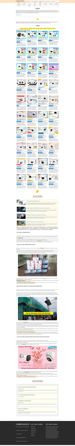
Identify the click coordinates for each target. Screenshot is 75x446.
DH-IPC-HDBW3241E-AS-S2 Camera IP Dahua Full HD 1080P (21, 119)
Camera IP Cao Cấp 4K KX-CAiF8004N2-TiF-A (42, 87)
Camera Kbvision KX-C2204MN (42, 55)
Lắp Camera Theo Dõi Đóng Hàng (32, 201)
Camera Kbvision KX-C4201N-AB (43, 38)
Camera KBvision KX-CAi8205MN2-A (41, 150)
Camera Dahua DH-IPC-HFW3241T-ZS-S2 (20, 182)
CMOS (38, 28)
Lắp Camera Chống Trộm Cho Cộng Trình (31, 88)
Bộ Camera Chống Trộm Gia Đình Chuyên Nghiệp (21, 88)
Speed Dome (45, 28)
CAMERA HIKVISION (33, 428)
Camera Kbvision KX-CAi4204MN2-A (30, 119)
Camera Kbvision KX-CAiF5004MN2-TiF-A (52, 150)
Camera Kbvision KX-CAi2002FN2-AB (52, 166)
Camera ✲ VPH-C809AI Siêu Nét (34, 228)
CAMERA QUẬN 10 (20, 1)
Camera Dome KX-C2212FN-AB (31, 71)
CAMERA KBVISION (33, 430)
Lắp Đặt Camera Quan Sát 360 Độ (53, 228)
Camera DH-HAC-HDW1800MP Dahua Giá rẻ (23, 228)
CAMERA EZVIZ (33, 435)
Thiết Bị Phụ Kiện (48, 1)
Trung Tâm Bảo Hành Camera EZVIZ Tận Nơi (47, 229)
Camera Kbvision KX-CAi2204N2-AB (52, 119)
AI (36, 28)
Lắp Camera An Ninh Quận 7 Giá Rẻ (21, 229)
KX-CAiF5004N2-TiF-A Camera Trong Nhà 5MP (21, 103)
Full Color (34, 28)
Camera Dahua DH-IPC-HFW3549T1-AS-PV (30, 182)
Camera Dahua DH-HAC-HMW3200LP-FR (51, 227)
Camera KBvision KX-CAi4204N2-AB (30, 166)
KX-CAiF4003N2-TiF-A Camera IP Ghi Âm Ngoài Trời (53, 103)
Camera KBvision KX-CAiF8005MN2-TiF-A (41, 135)
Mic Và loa (21, 28)
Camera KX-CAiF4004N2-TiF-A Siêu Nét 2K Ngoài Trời (42, 103)
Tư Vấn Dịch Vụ (53, 1)
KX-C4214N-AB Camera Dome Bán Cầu (53, 55)
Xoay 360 (41, 28)
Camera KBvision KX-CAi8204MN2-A (52, 135)
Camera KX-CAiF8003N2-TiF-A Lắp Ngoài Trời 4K (53, 87)
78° (27, 28)
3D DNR (54, 28)
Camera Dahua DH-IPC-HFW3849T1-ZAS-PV (52, 182)
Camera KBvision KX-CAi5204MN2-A (30, 150)
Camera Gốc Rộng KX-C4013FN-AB (32, 39)
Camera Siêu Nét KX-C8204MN (21, 55)
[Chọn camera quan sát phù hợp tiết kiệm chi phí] (58, 4)
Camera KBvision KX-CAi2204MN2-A (41, 166)
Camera (37, 8)
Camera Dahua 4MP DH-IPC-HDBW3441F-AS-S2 (21, 40)
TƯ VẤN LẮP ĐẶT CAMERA (34, 1)
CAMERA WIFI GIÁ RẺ (41, 1)
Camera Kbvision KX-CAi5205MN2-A (20, 150)
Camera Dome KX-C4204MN (31, 55)
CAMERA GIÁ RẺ (27, 1)
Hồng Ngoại (30, 28)
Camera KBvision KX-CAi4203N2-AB (41, 119)
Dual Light (25, 28)
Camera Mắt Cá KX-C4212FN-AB (21, 71)
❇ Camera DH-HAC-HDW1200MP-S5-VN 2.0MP (39, 227)
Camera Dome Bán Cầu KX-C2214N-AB (42, 71)
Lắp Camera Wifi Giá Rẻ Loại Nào (43, 228)
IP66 (51, 28)
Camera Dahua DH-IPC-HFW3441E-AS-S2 (30, 134)
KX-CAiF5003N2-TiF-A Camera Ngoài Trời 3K (31, 103)
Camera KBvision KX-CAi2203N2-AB (20, 135)
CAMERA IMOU (33, 433)
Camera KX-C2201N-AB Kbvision (53, 38)
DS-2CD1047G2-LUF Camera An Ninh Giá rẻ (26, 227)
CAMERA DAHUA (33, 426)
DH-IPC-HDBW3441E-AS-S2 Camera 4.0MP (42, 182)
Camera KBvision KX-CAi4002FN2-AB (20, 166)
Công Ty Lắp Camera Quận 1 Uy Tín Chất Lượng (33, 229)
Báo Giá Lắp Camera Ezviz (23, 408)
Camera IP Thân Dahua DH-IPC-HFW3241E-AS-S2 (53, 71)
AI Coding (49, 28)
